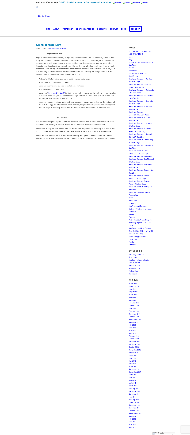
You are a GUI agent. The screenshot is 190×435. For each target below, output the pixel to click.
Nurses (131, 214)
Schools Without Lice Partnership (141, 231)
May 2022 (132, 297)
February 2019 (134, 336)
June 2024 (132, 289)
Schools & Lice (134, 268)
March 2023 (133, 294)
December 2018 (134, 341)
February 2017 (134, 388)
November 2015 (134, 408)
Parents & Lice (134, 265)
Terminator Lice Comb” (56, 93)
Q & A (131, 225)
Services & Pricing (136, 233)
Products (132, 217)
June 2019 (132, 327)
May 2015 (132, 424)
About (131, 57)
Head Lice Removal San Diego (140, 156)
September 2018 (135, 350)
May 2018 (132, 361)
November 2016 (134, 394)
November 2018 (134, 344)
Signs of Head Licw (48, 45)
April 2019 (132, 333)
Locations (132, 211)
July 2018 (132, 355)
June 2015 (132, 421)
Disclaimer (132, 70)
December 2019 (134, 314)
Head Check (133, 76)
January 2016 (134, 402)
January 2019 (134, 338)
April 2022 (132, 300)
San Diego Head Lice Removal (140, 228)
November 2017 (134, 369)
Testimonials (133, 271)
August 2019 (133, 322)
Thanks (131, 242)
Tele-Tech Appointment (137, 236)
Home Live (133, 200)
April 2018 (132, 363)
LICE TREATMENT (136, 54)
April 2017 (132, 383)
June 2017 (132, 377)
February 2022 (134, 303)
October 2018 (134, 347)
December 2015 (134, 405)
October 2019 (134, 316)
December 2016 (134, 391)
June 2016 (132, 397)
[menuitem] (47, 29)
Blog (130, 59)
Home (131, 197)
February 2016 (134, 399)
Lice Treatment (134, 262)
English (161, 433)
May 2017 (132, 380)
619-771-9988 (65, 2)
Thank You (133, 239)
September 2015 (135, 413)
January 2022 (134, 305)
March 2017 (133, 385)
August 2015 (133, 416)
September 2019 (135, 319)
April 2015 (132, 427)
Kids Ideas (133, 257)
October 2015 (134, 410)
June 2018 (132, 358)
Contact (131, 67)
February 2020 (134, 311)
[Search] (145, 29)
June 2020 (132, 308)
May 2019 (132, 330)
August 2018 (133, 352)
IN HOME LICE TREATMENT (140, 51)
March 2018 (133, 366)
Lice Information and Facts (57, 48)
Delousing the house (136, 254)
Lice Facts (132, 203)
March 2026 (133, 283)
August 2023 (133, 291)
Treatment (132, 244)
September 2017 (135, 372)
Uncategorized (134, 274)
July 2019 (132, 325)
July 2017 (132, 374)
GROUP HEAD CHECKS (138, 73)
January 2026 (134, 286)
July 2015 (132, 419)
